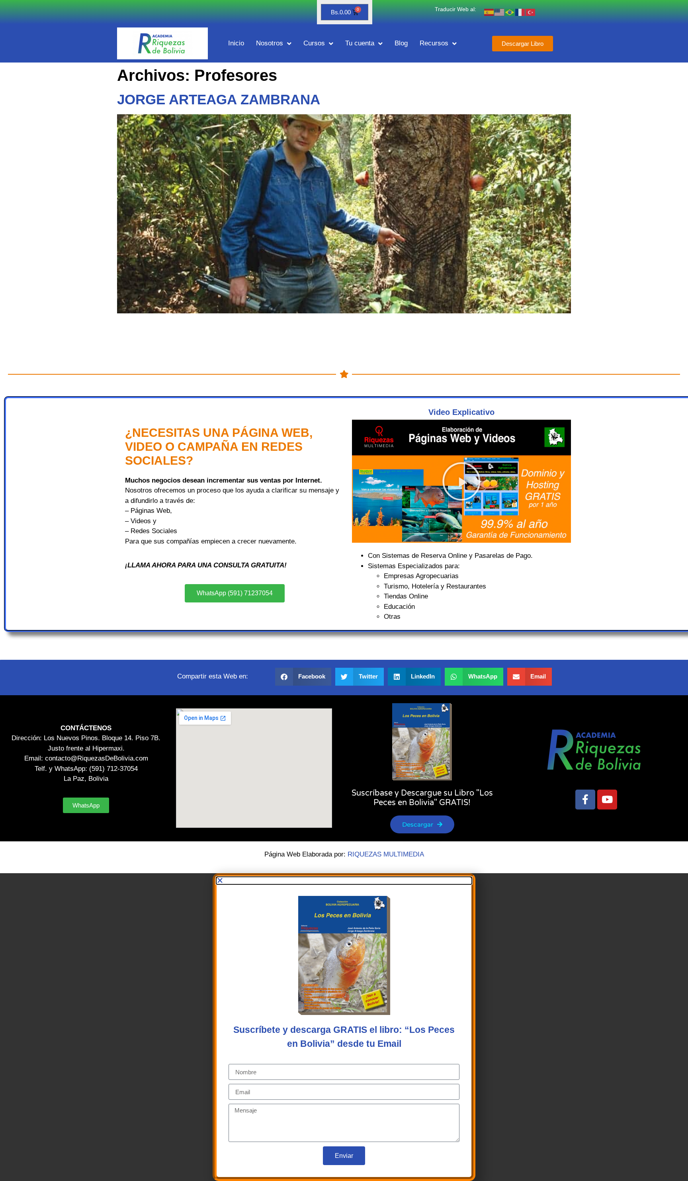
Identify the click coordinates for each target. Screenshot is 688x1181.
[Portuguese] (510, 12)
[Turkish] (531, 12)
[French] (520, 12)
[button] (461, 481)
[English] (499, 12)
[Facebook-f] (585, 799)
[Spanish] (489, 12)
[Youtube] (607, 799)
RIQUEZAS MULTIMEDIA (386, 854)
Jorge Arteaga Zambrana (218, 99)
